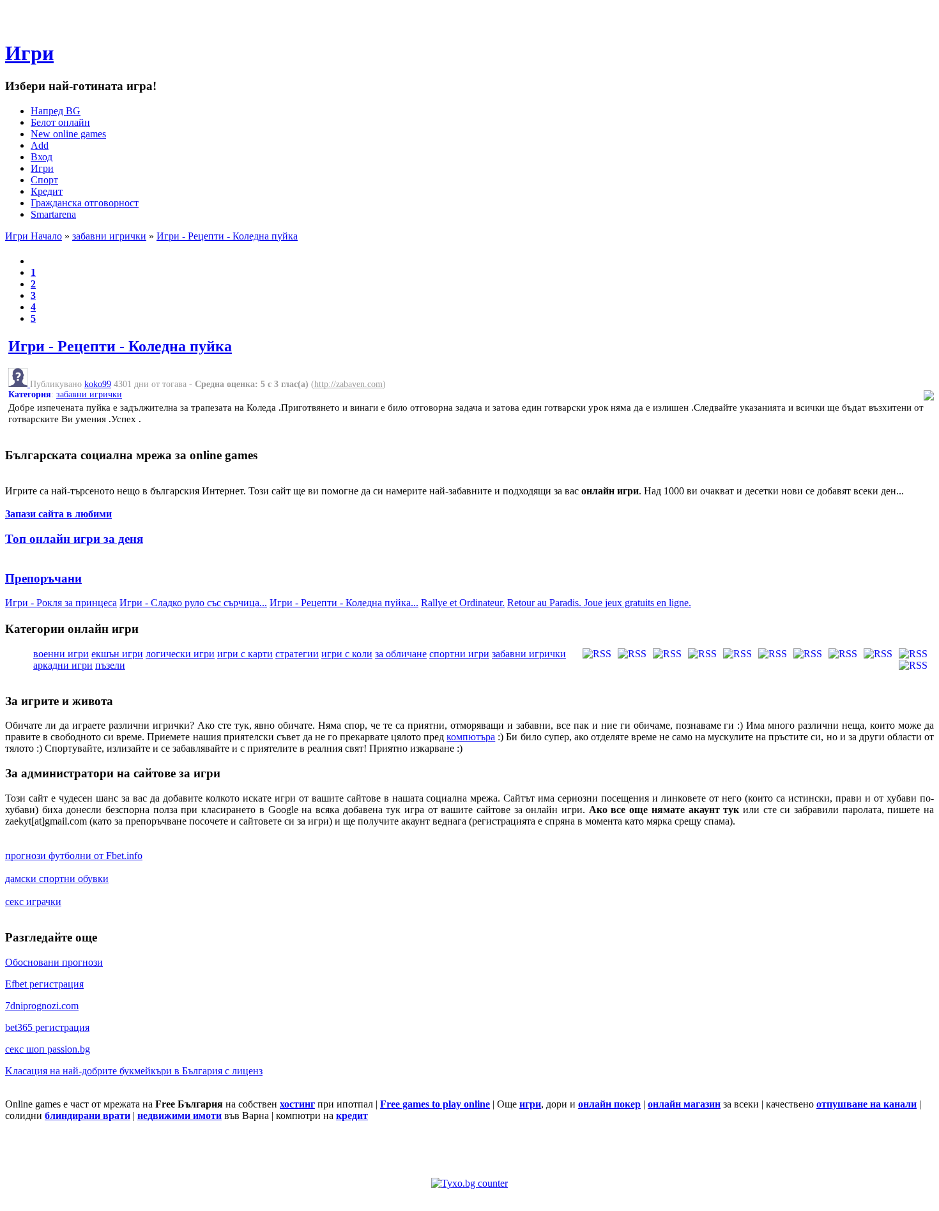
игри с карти (245, 653)
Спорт (44, 179)
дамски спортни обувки (57, 878)
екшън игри (117, 653)
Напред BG (55, 110)
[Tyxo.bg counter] (469, 1183)
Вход (41, 156)
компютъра (471, 736)
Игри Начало (33, 236)
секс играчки (33, 901)
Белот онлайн (60, 122)
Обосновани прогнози (54, 962)
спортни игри (459, 653)
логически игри (180, 653)
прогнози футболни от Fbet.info (73, 855)
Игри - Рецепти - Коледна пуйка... (344, 602)
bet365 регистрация (47, 1027)
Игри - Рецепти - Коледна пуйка (227, 236)
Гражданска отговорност (85, 202)
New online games (68, 133)
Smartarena (53, 214)
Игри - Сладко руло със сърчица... (193, 602)
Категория (29, 394)
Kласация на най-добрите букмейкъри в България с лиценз (134, 1070)
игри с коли (346, 653)
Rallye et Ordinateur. (463, 602)
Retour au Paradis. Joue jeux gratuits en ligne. (599, 602)
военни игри (61, 653)
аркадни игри (63, 665)
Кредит (47, 191)
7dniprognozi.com (42, 1005)
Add (40, 145)
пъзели (110, 665)
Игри (29, 53)
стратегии (297, 653)
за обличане (401, 653)
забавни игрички (109, 236)
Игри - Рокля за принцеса (61, 602)
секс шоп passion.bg (47, 1049)
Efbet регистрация (44, 984)
